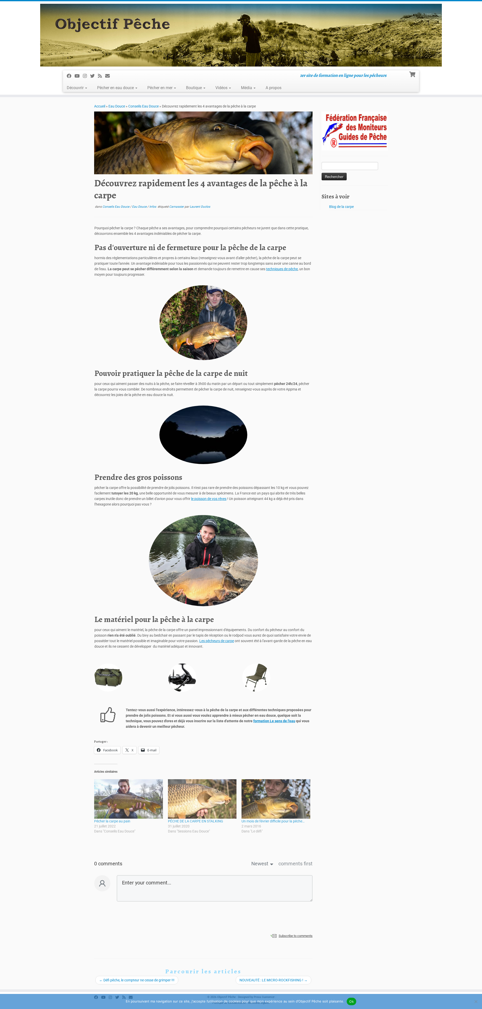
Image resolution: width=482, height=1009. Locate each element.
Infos (153, 206)
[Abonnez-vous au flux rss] (101, 76)
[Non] (475, 1001)
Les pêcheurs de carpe (216, 641)
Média (247, 87)
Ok (351, 1001)
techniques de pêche (282, 269)
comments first (295, 863)
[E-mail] (109, 76)
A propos (273, 87)
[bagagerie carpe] (108, 677)
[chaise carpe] (256, 677)
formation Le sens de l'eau (274, 721)
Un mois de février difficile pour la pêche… (273, 821)
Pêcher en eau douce (116, 87)
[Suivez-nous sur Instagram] (86, 76)
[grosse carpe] (203, 560)
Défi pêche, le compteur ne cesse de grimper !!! (136, 980)
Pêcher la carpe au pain (112, 821)
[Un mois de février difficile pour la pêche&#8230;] (276, 798)
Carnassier (177, 206)
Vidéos (221, 87)
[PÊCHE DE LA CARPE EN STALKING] (202, 798)
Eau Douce (116, 106)
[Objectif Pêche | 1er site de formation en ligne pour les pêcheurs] (241, 35)
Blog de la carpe (341, 207)
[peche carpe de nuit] (203, 435)
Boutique (194, 87)
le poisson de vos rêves (208, 499)
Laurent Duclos (200, 206)
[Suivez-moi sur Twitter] (94, 76)
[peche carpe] (203, 322)
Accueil (99, 106)
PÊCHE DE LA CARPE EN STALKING (195, 821)
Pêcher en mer (160, 87)
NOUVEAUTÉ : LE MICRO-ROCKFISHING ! (273, 980)
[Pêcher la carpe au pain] (128, 798)
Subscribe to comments (296, 936)
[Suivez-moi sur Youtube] (79, 76)
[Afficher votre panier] (412, 74)
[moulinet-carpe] (182, 677)
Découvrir (76, 87)
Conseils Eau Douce (143, 106)
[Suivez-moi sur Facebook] (71, 76)
